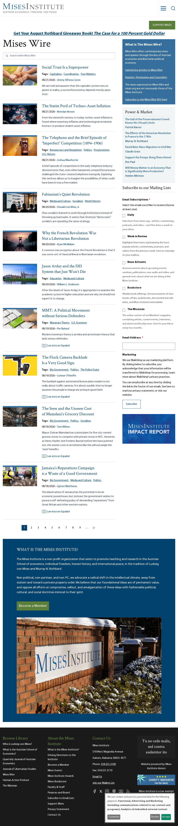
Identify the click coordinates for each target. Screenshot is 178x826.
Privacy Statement (58, 809)
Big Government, (59, 369)
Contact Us (54, 815)
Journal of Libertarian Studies (19, 769)
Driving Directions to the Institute (62, 757)
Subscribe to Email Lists (61, 798)
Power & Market (138, 112)
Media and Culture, (60, 201)
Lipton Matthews (67, 486)
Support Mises (162, 25)
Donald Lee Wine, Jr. (68, 207)
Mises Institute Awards (61, 776)
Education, (56, 278)
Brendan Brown (66, 111)
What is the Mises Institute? (63, 749)
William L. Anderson (68, 284)
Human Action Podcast (16, 780)
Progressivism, (102, 150)
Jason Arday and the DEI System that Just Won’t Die (64, 269)
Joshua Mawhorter (67, 160)
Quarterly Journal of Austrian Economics (19, 761)
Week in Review (137, 236)
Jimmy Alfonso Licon (68, 80)
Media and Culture (73, 278)
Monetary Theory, (60, 322)
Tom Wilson (63, 426)
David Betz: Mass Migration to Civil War (148, 147)
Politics (97, 480)
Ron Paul (130, 162)
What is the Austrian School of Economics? (20, 751)
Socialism (85, 421)
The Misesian (135, 309)
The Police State (89, 369)
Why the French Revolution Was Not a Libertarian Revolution (69, 236)
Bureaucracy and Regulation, (66, 150)
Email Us (97, 776)
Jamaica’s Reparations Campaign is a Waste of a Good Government (69, 471)
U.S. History (48, 154)
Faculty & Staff (56, 787)
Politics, (88, 150)
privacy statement (143, 390)
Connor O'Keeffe (66, 375)
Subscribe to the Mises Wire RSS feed (146, 99)
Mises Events (55, 770)
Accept (166, 817)
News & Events (136, 262)
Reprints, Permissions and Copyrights (146, 77)
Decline (155, 817)
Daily (130, 215)
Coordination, (71, 74)
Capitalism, (56, 74)
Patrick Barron (133, 127)
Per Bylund (63, 328)
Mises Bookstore (57, 781)
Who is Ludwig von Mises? (17, 744)
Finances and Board (59, 792)
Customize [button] (113, 817)
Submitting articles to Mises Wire (144, 70)
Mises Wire (9, 774)
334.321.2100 (108, 764)
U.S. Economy (79, 322)
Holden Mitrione (134, 176)
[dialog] (140, 808)
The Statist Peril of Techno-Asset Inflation (76, 106)
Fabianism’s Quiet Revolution (66, 195)
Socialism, (77, 201)
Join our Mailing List (103, 783)
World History (93, 201)
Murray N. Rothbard (136, 141)
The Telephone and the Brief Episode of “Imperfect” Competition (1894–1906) (74, 141)
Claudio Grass (132, 151)
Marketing (129, 354)
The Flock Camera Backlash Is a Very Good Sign (64, 360)
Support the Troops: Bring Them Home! (148, 157)
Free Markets (88, 74)
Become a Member (33, 606)
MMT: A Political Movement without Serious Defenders (66, 313)
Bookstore (134, 287)
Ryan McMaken (65, 244)
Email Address (132, 337)
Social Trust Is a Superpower (65, 67)
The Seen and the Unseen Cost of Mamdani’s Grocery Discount (68, 411)
